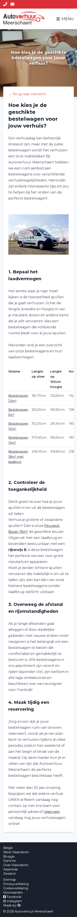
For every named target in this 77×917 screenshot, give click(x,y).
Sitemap (9, 880)
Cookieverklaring (15, 888)
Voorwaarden (13, 892)
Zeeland (9, 874)
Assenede (10, 869)
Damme (9, 861)
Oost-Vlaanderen (15, 865)
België (8, 848)
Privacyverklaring (16, 884)
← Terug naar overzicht (27, 94)
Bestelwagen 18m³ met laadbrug (18, 457)
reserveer (52, 812)
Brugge (9, 856)
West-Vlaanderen (16, 852)
